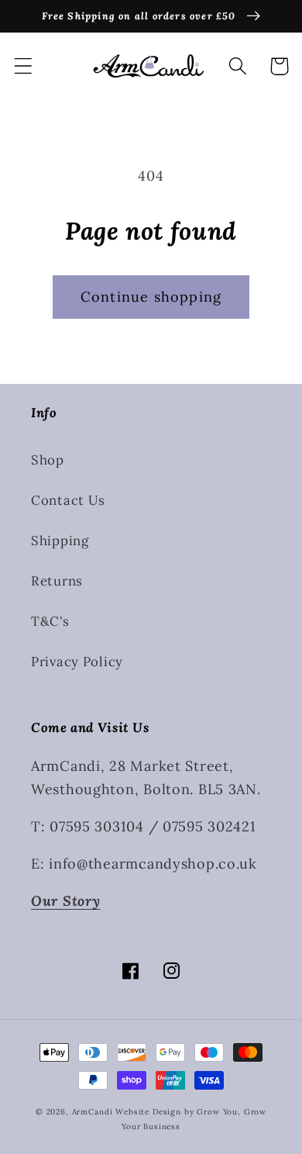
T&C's (50, 621)
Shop (47, 459)
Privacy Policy (77, 661)
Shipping (60, 540)
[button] (23, 66)
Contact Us (68, 500)
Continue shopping (151, 297)
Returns (57, 580)
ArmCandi (92, 1112)
